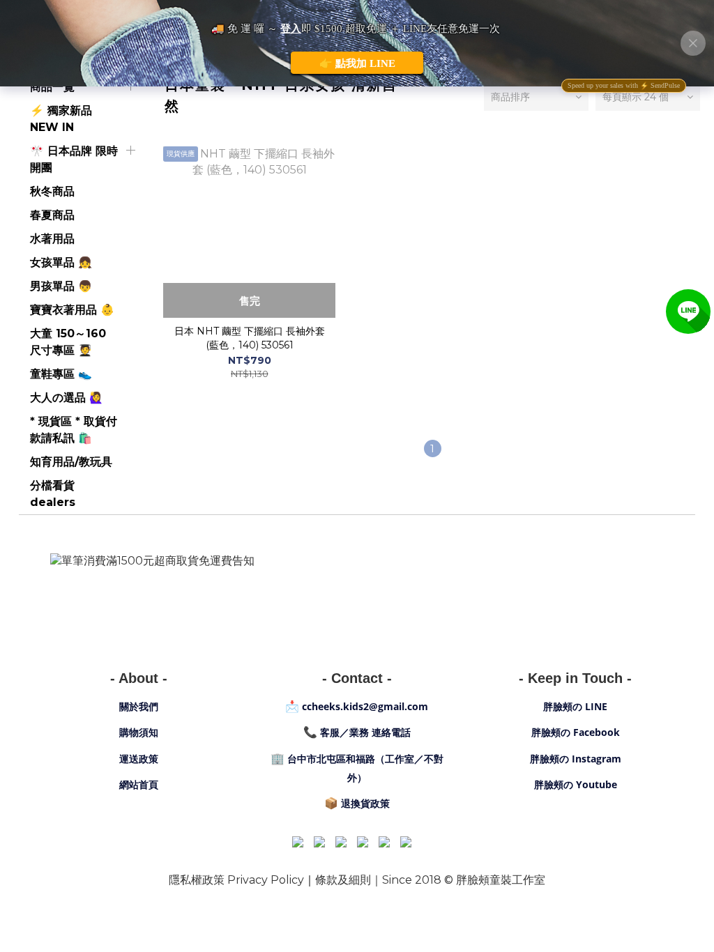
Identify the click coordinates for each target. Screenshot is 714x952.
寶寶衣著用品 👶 (72, 309)
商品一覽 (52, 86)
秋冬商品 (52, 191)
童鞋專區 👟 (61, 374)
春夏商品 (52, 215)
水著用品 (52, 238)
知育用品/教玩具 (71, 461)
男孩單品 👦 (61, 286)
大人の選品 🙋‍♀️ (66, 397)
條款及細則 (343, 879)
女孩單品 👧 (61, 262)
